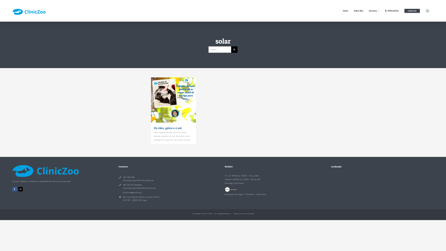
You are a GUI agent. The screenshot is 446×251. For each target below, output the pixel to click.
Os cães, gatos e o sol (169, 100)
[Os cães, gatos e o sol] (173, 100)
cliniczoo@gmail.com (132, 192)
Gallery (177, 100)
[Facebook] (14, 189)
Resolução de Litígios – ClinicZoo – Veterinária (245, 194)
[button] (427, 11)
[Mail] (20, 189)
